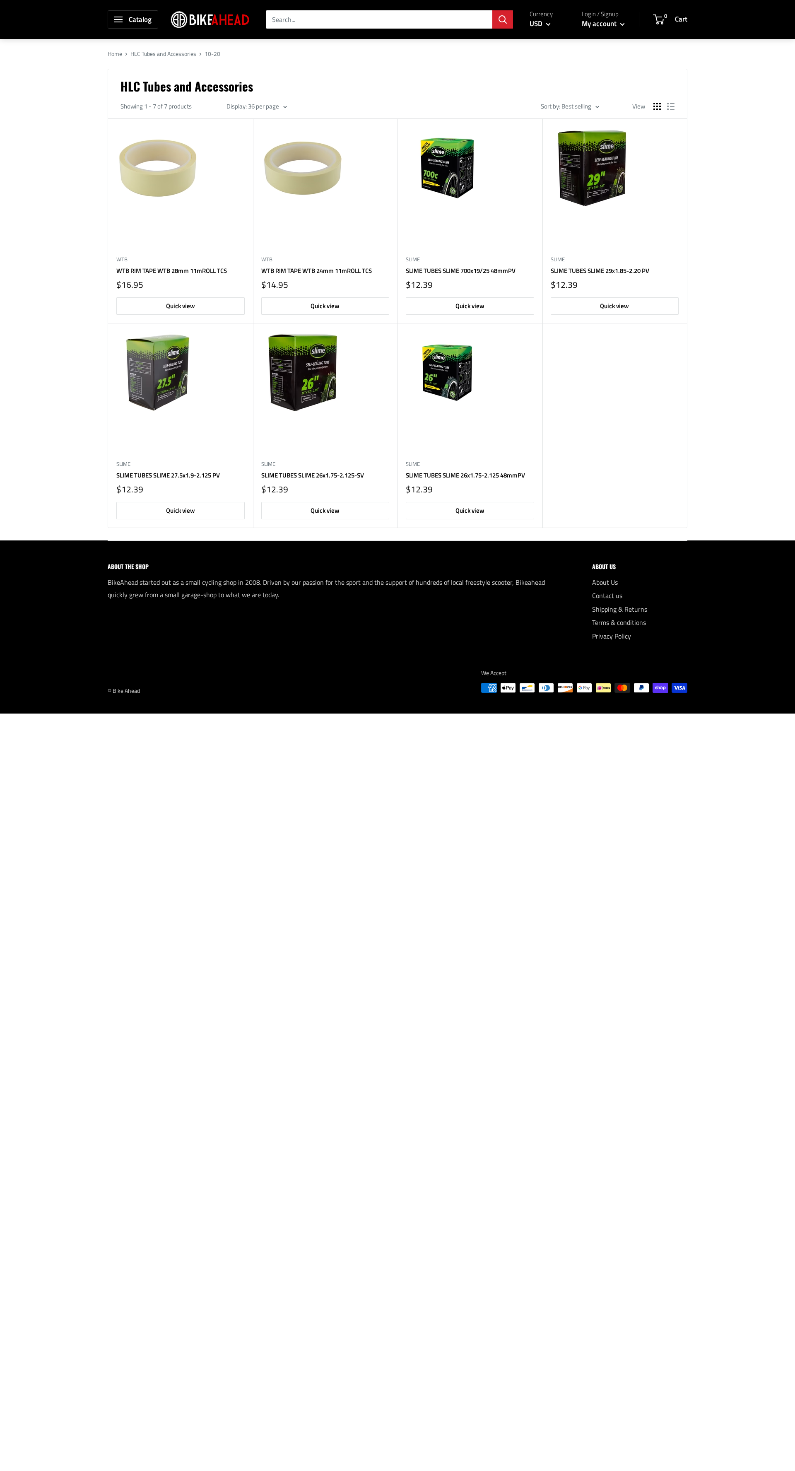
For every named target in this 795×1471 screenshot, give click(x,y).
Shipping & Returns (619, 609)
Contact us (607, 595)
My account (600, 23)
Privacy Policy (611, 636)
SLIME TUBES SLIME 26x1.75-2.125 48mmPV (465, 475)
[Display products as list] (671, 106)
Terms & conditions (619, 622)
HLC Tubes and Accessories (163, 53)
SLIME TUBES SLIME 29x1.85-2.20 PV (600, 270)
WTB (122, 259)
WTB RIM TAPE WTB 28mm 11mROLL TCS (171, 270)
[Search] (502, 19)
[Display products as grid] (657, 106)
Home (115, 53)
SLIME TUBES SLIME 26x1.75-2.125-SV (312, 475)
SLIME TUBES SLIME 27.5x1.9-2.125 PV (168, 475)
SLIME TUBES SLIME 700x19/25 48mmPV (461, 270)
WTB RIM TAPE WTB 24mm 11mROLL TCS (316, 270)
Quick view (180, 306)
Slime (413, 259)
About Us (605, 582)
